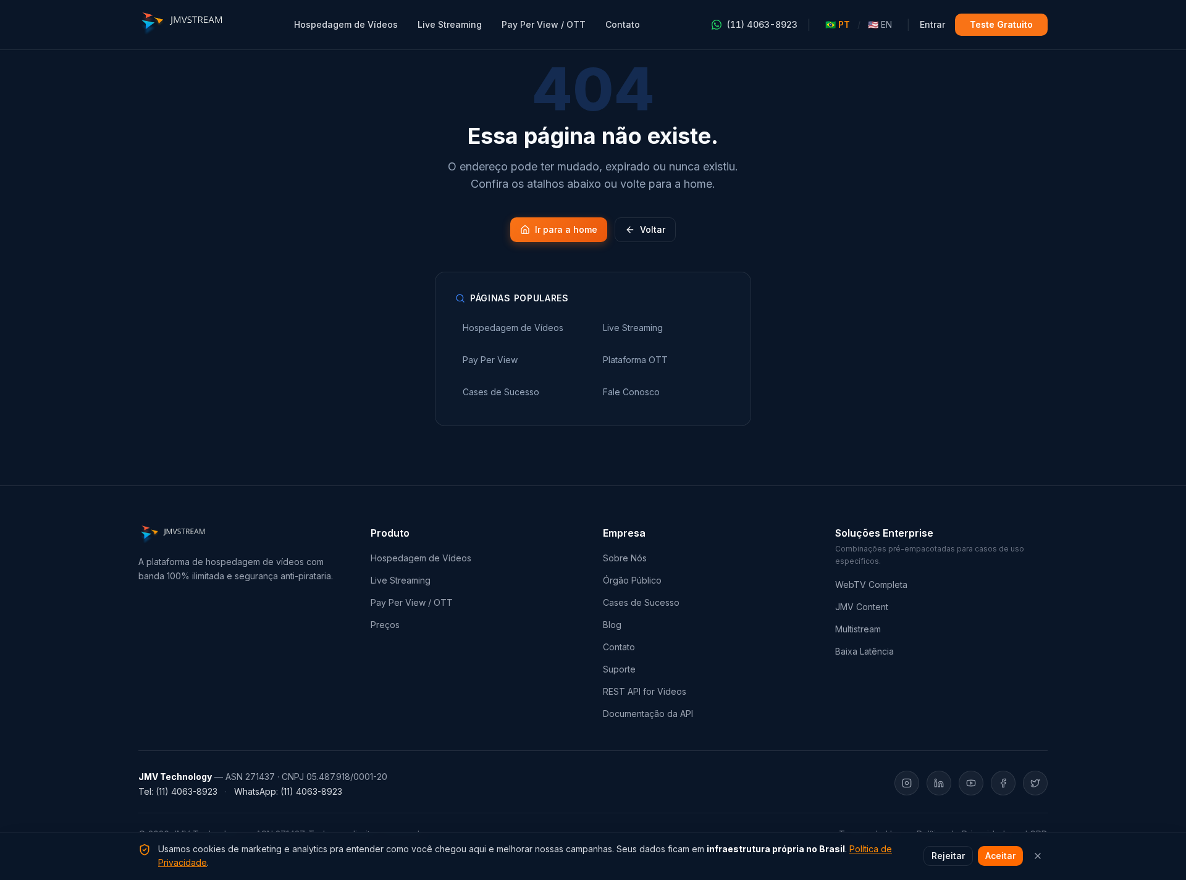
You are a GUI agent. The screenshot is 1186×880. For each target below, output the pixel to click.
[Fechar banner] (1038, 856)
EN (880, 24)
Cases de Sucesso (641, 602)
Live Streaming (450, 24)
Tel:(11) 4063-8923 (177, 791)
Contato (622, 24)
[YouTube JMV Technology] (971, 783)
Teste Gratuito (1001, 24)
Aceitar (1000, 855)
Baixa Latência (864, 651)
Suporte (619, 669)
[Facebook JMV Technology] (1003, 783)
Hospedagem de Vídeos (346, 24)
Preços (385, 624)
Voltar (652, 229)
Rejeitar (948, 855)
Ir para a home (566, 229)
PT (837, 24)
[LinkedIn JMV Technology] (939, 783)
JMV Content (861, 606)
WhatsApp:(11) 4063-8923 (288, 791)
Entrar (932, 24)
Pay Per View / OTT (544, 24)
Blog (612, 624)
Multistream (858, 629)
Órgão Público (632, 580)
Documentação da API (648, 713)
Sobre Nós (625, 558)
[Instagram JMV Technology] (906, 783)
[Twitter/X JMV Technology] (1035, 783)
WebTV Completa (871, 584)
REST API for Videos (644, 691)
